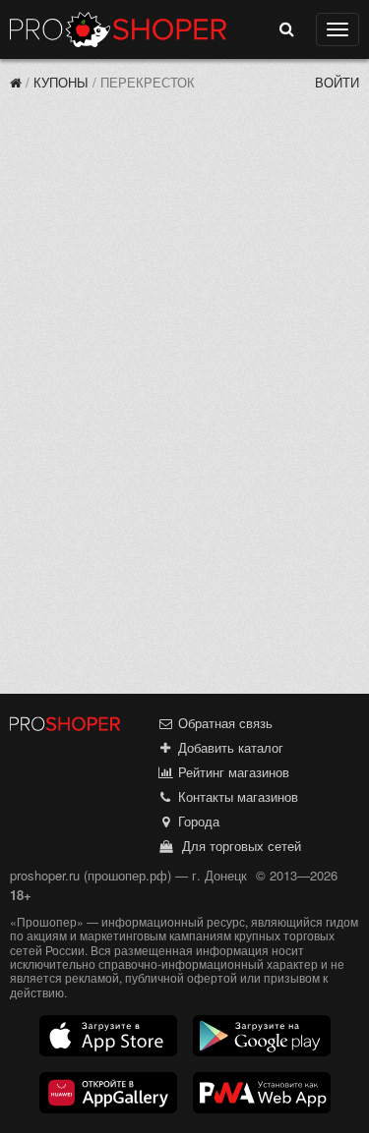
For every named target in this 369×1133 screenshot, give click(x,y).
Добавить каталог (228, 747)
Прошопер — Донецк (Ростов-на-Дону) (118, 29)
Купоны (61, 82)
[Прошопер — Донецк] (16, 82)
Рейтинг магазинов (231, 772)
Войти (337, 82)
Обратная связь (223, 722)
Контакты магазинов (236, 796)
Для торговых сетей (237, 845)
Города (196, 821)
